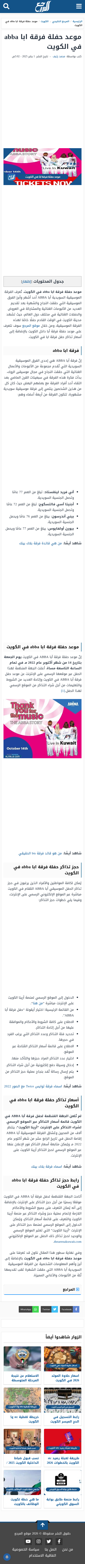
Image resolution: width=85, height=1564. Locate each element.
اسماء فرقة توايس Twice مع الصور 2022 (33, 1086)
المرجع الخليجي (61, 21)
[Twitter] (48, 1541)
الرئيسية (77, 21)
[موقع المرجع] (43, 7)
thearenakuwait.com (68, 1242)
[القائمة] (79, 6)
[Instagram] (38, 1541)
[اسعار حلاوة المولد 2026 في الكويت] (62, 1358)
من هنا (38, 1003)
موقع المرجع (31, 326)
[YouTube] (28, 1541)
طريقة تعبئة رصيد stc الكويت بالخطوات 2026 (63, 1460)
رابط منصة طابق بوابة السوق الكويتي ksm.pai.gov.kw (62, 1504)
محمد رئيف (59, 56)
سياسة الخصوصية (25, 1549)
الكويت (45, 21)
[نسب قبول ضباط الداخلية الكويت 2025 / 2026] (22, 1441)
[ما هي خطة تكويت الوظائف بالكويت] (22, 1482)
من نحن (67, 1549)
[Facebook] (59, 1541)
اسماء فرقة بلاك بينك (46, 1167)
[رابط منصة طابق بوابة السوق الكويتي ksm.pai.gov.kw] (62, 1482)
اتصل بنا (51, 1549)
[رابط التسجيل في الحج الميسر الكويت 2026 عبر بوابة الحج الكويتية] (62, 1400)
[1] (63, 691)
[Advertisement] (42, 103)
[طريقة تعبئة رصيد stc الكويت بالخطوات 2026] (62, 1441)
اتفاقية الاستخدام (42, 1555)
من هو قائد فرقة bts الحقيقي (40, 853)
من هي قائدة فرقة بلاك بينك (40, 543)
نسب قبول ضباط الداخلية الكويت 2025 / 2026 (23, 1463)
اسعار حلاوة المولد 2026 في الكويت (65, 1378)
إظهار (26, 281)
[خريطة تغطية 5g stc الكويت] (22, 1400)
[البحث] (6, 6)
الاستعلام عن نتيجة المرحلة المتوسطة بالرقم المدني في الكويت (25, 1383)
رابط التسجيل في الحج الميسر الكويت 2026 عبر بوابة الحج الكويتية (64, 1424)
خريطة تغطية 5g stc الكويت (24, 1419)
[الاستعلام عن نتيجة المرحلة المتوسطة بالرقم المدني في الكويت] (22, 1358)
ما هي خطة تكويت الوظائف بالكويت (25, 1501)
